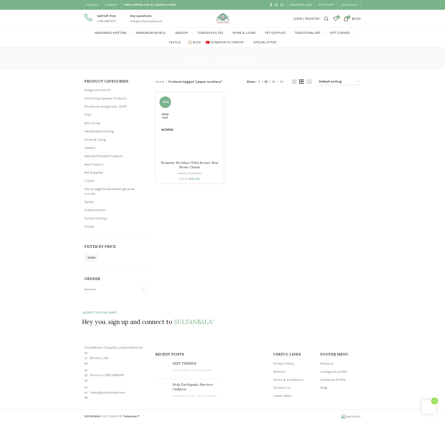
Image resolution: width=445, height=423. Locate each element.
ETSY (87, 115)
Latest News (282, 396)
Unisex (89, 227)
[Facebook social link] (271, 5)
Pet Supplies (93, 173)
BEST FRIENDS (184, 363)
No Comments (202, 370)
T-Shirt (89, 181)
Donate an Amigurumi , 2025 (105, 106)
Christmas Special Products (105, 98)
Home (160, 82)
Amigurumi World (97, 90)
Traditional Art (95, 210)
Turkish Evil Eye (95, 218)
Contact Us (281, 388)
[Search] (326, 18)
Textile (89, 202)
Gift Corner (92, 123)
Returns (279, 372)
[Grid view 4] (309, 82)
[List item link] (116, 375)
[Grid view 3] (301, 82)
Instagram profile (333, 372)
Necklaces (195, 173)
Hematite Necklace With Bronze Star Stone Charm (189, 165)
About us (327, 364)
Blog (323, 388)
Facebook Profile (333, 380)
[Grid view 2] (294, 82)
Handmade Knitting (99, 131)
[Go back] (180, 58)
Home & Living (95, 140)
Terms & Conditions (288, 380)
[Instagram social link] (276, 5)
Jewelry (89, 148)
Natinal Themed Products (103, 156)
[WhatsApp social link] (282, 5)
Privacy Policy (283, 364)
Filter (91, 257)
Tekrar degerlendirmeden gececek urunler (109, 191)
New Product (94, 164)
